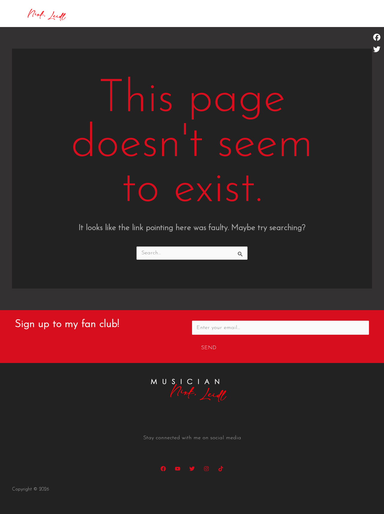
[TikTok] (221, 468)
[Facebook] (163, 468)
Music (301, 13)
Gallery (328, 13)
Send (208, 348)
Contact (357, 13)
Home (276, 13)
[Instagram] (206, 468)
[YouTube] (177, 468)
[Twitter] (192, 468)
